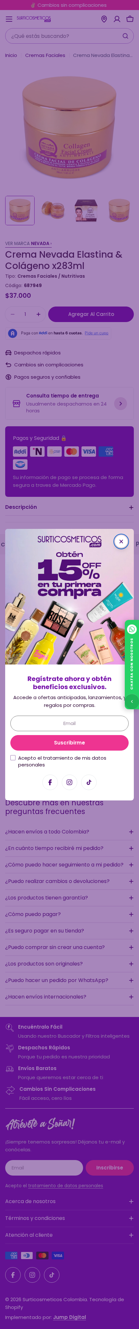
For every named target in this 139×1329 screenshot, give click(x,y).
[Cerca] (121, 541)
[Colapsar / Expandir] (132, 701)
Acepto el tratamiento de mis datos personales (62, 761)
